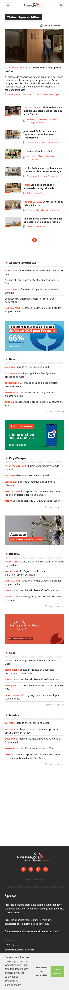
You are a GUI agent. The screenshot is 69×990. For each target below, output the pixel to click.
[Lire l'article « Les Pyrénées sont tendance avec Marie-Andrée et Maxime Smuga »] (13, 171)
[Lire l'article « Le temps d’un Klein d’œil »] (13, 154)
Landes (30, 118)
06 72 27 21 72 (12, 944)
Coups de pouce (37, 122)
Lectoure (31, 155)
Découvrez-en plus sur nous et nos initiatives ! (32, 931)
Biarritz (30, 210)
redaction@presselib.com (19, 949)
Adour (30, 193)
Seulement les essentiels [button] (41, 971)
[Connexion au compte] (61, 5)
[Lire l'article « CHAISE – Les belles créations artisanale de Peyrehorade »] (13, 188)
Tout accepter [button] (57, 971)
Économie (52, 176)
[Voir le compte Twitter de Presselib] (30, 869)
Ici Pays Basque (51, 94)
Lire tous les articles (54, 411)
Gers (40, 155)
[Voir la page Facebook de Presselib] (23, 869)
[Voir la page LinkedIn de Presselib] (38, 869)
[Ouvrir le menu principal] (8, 5)
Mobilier (37, 94)
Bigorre (30, 176)
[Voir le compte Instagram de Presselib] (45, 869)
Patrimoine (52, 142)
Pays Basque (14, 94)
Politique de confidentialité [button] (13, 983)
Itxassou (27, 94)
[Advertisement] (34, 807)
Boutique (49, 155)
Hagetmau (42, 118)
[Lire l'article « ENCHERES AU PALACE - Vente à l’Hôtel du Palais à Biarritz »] (13, 205)
